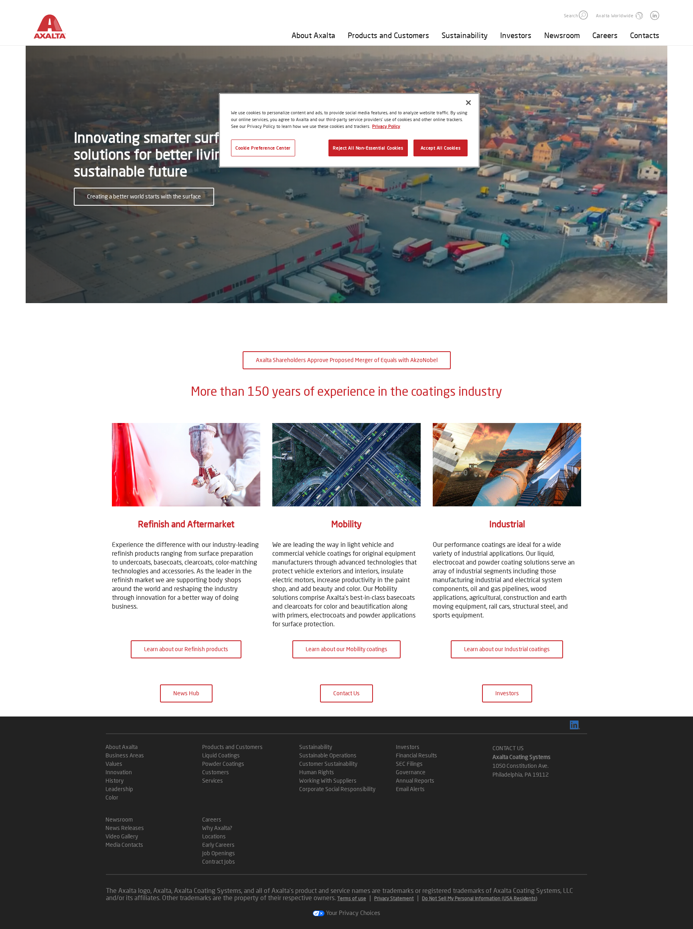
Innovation (118, 772)
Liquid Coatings (221, 755)
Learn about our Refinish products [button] (186, 649)
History (114, 780)
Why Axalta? (217, 828)
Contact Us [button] (346, 693)
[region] (349, 130)
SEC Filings (409, 764)
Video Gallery (121, 836)
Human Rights (316, 772)
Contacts (644, 35)
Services (212, 780)
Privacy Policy (386, 126)
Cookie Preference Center (263, 147)
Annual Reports (415, 780)
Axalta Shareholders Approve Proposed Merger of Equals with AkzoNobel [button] (347, 359)
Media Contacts (124, 845)
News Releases (124, 828)
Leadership (119, 789)
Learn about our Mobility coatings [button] (346, 649)
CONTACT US (508, 748)
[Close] (468, 102)
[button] (583, 15)
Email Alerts (410, 789)
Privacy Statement (394, 898)
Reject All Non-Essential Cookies (368, 147)
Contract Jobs (218, 861)
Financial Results (416, 755)
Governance (411, 772)
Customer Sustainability (328, 764)
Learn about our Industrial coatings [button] (507, 649)
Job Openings (218, 853)
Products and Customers (388, 35)
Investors (515, 35)
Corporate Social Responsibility (337, 789)
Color (111, 797)
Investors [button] (507, 693)
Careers (605, 35)
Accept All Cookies (440, 147)
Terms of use (351, 898)
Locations (214, 836)
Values (113, 764)
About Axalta (313, 35)
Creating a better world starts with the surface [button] (144, 196)
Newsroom (562, 35)
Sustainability (465, 35)
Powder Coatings (223, 764)
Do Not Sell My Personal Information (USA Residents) (479, 898)
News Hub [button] (186, 693)
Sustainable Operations (328, 755)
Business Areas (124, 755)
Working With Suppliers (328, 780)
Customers (215, 772)
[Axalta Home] (54, 29)
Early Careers (218, 845)
